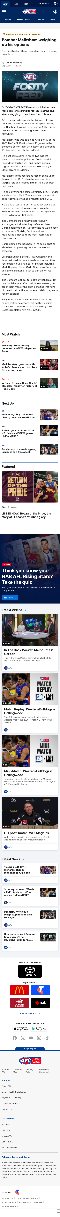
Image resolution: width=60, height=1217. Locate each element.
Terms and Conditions (27, 1198)
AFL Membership (9, 1147)
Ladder (40, 19)
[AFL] (5, 4)
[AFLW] (15, 4)
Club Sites (42, 3)
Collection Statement (44, 1070)
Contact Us (7, 1109)
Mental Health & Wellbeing (14, 1092)
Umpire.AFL (7, 1136)
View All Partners (28, 1013)
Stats (52, 19)
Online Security (10, 1206)
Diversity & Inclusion (11, 1103)
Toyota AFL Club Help (12, 1097)
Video (8, 19)
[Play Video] (30, 87)
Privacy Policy (29, 1070)
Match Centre (24, 19)
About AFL (6, 1086)
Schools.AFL (7, 1142)
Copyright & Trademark (30, 1202)
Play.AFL (5, 1124)
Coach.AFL (7, 1130)
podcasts (13, 507)
